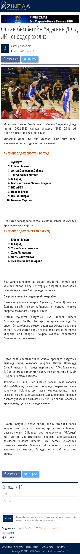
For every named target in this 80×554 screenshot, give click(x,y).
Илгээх (8, 518)
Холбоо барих (32, 547)
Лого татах (61, 547)
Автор (14, 46)
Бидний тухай (47, 547)
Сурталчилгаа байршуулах (12, 547)
